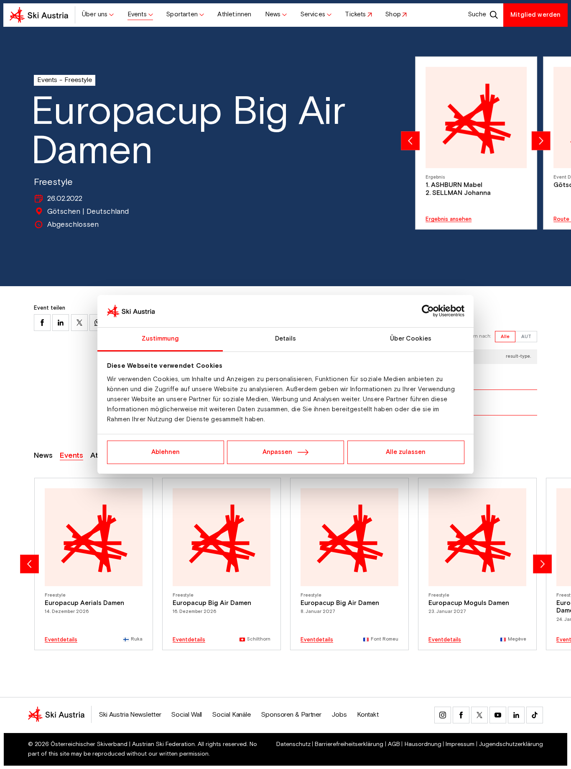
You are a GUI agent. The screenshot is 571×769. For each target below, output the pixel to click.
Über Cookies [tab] (410, 339)
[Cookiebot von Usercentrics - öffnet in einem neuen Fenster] (427, 311)
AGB (394, 744)
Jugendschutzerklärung (511, 744)
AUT (526, 337)
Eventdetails (61, 640)
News (43, 455)
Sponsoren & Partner (291, 714)
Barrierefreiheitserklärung (349, 744)
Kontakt (368, 714)
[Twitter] (479, 715)
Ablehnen (165, 452)
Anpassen (277, 452)
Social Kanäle (231, 714)
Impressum (460, 744)
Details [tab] (285, 339)
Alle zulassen (406, 452)
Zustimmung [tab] (160, 339)
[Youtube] (497, 715)
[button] (98, 15)
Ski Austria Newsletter (130, 714)
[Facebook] (461, 715)
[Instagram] (442, 715)
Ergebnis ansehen (449, 219)
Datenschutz (293, 744)
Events (47, 80)
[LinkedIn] (516, 715)
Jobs (339, 714)
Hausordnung (423, 744)
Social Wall (186, 714)
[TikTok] (534, 715)
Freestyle (78, 80)
